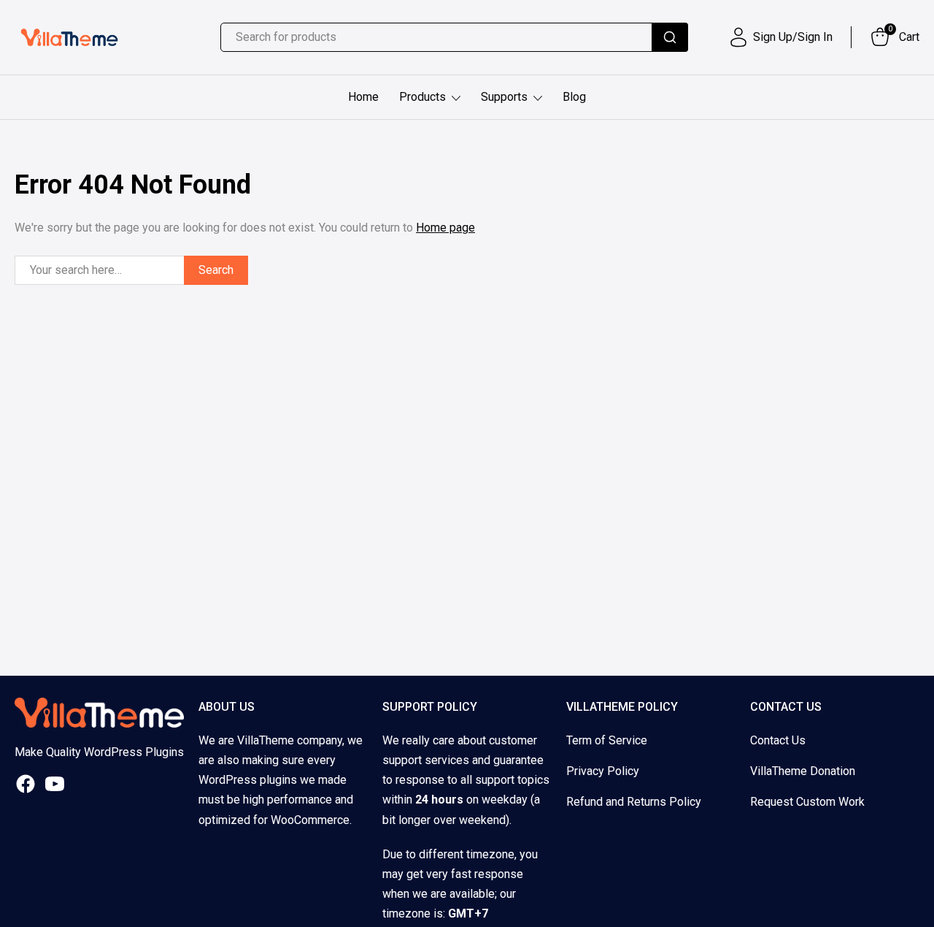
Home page (445, 227)
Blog (574, 97)
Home (363, 97)
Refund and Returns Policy (633, 802)
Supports (504, 97)
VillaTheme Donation (802, 771)
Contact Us (778, 740)
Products (422, 97)
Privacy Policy (602, 771)
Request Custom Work (807, 802)
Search (216, 270)
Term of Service (606, 740)
